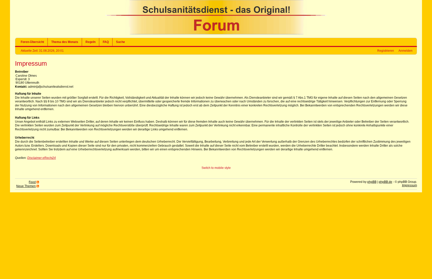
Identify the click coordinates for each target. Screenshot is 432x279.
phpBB (371, 182)
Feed (32, 182)
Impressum (409, 185)
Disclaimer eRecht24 (41, 158)
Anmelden (405, 50)
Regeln (91, 42)
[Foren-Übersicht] (216, 33)
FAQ (106, 42)
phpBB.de (385, 182)
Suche (120, 42)
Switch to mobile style (216, 168)
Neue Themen (26, 186)
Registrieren (385, 50)
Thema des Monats (64, 42)
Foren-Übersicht (32, 42)
